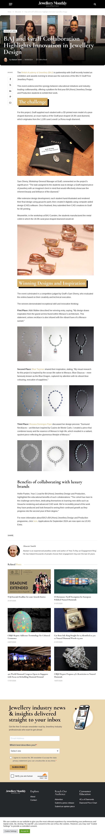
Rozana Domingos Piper (40, 424)
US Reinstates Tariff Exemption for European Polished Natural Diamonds (72, 598)
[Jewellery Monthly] (52, 4)
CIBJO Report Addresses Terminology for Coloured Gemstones (29, 637)
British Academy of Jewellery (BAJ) (37, 72)
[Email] (10, 102)
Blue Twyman (38, 369)
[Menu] (10, 4)
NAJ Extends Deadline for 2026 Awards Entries (26, 597)
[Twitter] (10, 85)
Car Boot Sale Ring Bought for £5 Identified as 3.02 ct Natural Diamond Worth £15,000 (74, 637)
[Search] (94, 4)
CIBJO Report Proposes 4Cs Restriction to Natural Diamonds (75, 675)
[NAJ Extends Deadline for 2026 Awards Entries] (29, 581)
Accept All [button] (24, 831)
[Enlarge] (38, 332)
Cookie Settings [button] (11, 831)
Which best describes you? (23, 745)
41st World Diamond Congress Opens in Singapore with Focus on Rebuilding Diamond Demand (28, 675)
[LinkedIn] (10, 90)
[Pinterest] (10, 96)
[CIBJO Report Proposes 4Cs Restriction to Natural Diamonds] (75, 659)
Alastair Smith (17, 60)
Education (10, 31)
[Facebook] (10, 79)
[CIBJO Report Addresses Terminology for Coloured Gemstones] (29, 620)
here (35, 521)
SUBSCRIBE (18, 767)
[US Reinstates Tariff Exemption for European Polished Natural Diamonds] (75, 581)
